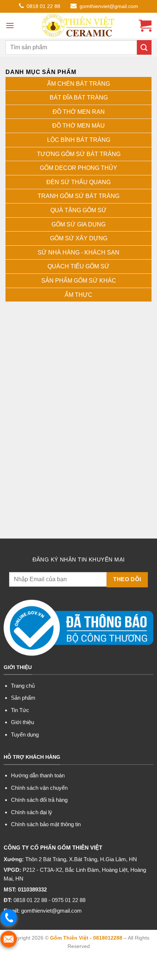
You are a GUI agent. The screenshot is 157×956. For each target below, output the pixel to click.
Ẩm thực (78, 295)
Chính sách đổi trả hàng (39, 800)
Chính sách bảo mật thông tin (46, 824)
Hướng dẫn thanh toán (38, 775)
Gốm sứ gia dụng (78, 224)
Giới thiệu (22, 722)
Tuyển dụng (25, 734)
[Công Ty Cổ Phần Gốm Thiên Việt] (78, 25)
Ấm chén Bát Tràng (78, 84)
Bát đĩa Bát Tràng (79, 97)
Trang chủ (23, 686)
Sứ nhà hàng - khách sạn (78, 252)
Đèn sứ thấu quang (78, 182)
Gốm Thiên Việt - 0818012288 (86, 938)
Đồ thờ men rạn (79, 112)
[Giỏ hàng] (145, 25)
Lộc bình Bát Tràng (78, 140)
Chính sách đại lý (31, 812)
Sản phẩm (23, 698)
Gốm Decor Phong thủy (78, 168)
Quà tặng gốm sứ (78, 210)
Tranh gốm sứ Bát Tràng (78, 196)
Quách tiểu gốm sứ (78, 266)
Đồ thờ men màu (78, 126)
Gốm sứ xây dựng (78, 238)
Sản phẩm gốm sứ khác (78, 280)
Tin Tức (20, 710)
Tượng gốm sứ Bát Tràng (78, 154)
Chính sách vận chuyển (39, 788)
